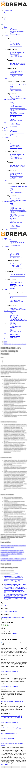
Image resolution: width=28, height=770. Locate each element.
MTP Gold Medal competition (17, 63)
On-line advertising (14, 55)
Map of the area (14, 103)
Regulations (11, 579)
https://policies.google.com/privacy (9, 671)
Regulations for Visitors (16, 97)
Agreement (5, 643)
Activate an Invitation (15, 89)
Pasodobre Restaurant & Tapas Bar (18, 109)
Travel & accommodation (10, 99)
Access (11, 101)
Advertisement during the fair (17, 52)
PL (7, 13)
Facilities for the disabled (16, 115)
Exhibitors (6, 35)
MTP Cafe (12, 110)
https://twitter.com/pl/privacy (8, 738)
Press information (14, 123)
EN (4, 12)
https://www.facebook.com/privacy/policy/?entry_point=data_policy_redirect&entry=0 (11, 716)
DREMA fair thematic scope (17, 31)
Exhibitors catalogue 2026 (16, 90)
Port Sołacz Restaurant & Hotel (17, 108)
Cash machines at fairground (17, 113)
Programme (21, 592)
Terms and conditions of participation (16, 72)
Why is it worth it (14, 42)
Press (5, 122)
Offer (21, 576)
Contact (6, 127)
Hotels (11, 102)
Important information (13, 592)
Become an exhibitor (15, 44)
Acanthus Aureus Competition (17, 64)
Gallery (12, 32)
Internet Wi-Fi (13, 116)
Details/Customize (14, 643)
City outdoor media (14, 54)
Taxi (11, 117)
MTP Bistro (13, 112)
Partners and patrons (15, 34)
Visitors (5, 78)
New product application (16, 46)
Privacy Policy (4, 764)
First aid (12, 119)
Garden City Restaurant (16, 106)
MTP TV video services (16, 56)
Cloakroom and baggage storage (18, 98)
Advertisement (7, 577)
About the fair (13, 29)
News (5, 27)
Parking (12, 105)
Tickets (11, 87)
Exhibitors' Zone (8, 10)
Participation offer (14, 43)
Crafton (15, 633)
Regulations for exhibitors (16, 74)
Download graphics (15, 124)
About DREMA (8, 28)
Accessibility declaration (16, 120)
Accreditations (13, 126)
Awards (13, 577)
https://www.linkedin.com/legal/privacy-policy (12, 701)
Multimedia (17, 581)
